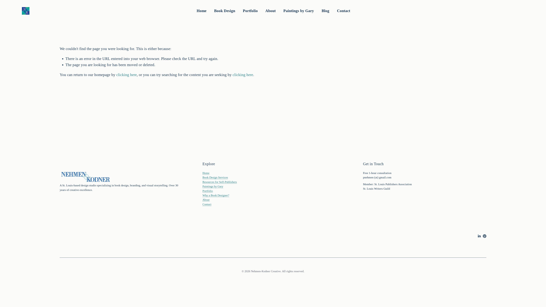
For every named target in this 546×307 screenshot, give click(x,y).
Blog (325, 11)
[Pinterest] (484, 236)
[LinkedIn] (479, 236)
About (270, 11)
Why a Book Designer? (215, 195)
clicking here (126, 75)
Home (201, 11)
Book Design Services (215, 177)
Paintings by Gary (298, 11)
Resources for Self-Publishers (219, 182)
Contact (343, 11)
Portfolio (207, 190)
